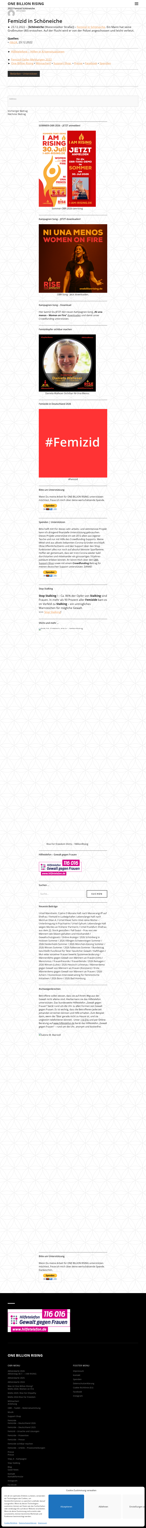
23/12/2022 (21, 11)
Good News (13, 1469)
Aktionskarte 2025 (16, 1377)
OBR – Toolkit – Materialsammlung (24, 1408)
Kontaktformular (15, 1476)
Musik (10, 1412)
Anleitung (12, 1403)
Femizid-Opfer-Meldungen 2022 (31, 59)
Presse (78, 63)
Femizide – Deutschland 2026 (22, 1423)
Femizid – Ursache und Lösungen (23, 1431)
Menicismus (45, 961)
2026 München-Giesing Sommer (86, 944)
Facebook (91, 63)
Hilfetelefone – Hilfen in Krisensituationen (37, 51)
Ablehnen (103, 1506)
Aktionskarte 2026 (16, 1371)
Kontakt (11, 1473)
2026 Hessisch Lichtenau (75, 964)
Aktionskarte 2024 (16, 1382)
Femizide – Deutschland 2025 (22, 1427)
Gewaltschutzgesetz (49, 937)
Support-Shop (62, 63)
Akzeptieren (66, 1506)
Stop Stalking (52, 612)
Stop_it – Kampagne (17, 1458)
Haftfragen (99, 951)
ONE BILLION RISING (26, 3)
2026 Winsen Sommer (50, 947)
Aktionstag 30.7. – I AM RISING (22, 1373)
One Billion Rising (22, 63)
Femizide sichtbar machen (20, 1443)
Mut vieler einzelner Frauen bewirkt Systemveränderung (69, 954)
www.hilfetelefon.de (63, 1023)
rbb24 (13, 42)
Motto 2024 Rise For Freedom (22, 1397)
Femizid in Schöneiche (91, 27)
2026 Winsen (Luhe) (49, 964)
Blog (10, 1467)
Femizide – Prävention (18, 1435)
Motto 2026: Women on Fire (21, 1388)
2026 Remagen (96, 961)
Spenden (105, 63)
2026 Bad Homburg (75, 978)
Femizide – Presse (16, 1439)
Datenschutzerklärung (27, 1523)
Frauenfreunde (62, 961)
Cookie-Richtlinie (10, 1523)
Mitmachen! (43, 63)
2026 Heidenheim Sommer (53, 944)
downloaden (74, 315)
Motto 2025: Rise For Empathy (22, 1393)
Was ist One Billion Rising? (20, 1386)
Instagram (12, 1480)
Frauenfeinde (79, 961)
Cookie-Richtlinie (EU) (83, 1387)
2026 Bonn (57, 978)
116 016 (84, 1019)
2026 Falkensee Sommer (77, 947)
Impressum (42, 1523)
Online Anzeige (70, 937)
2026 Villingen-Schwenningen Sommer (80, 940)
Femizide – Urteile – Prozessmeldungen (26, 1447)
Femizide (12, 1420)
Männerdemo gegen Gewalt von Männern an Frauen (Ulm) (70, 957)
